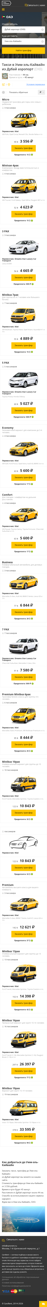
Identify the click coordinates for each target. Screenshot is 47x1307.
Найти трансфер (23, 50)
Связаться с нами (36, 5)
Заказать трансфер (24, 148)
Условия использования (13, 1282)
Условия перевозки (36, 84)
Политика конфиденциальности (16, 1286)
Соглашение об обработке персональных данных (20, 1278)
